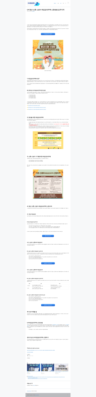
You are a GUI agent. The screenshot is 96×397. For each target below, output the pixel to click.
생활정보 (55, 3)
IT (65, 3)
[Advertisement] (41, 18)
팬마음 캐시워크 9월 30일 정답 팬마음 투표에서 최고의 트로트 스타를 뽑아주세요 (37, 378)
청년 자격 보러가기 (48, 235)
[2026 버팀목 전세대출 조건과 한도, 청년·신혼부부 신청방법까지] (33, 367)
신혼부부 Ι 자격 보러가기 (48, 263)
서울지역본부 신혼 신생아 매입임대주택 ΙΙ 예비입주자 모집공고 (37, 109)
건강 (58, 3)
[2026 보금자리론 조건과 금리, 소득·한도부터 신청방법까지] (47, 367)
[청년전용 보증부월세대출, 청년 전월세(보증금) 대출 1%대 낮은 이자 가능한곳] (62, 367)
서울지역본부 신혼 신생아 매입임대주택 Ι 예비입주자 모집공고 (37, 107)
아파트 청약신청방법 (30, 352)
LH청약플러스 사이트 (55, 324)
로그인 (34, 385)
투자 (63, 3)
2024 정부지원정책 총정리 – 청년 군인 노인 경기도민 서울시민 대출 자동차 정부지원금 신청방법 (41, 350)
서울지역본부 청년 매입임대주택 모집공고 (34, 105)
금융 (60, 3)
